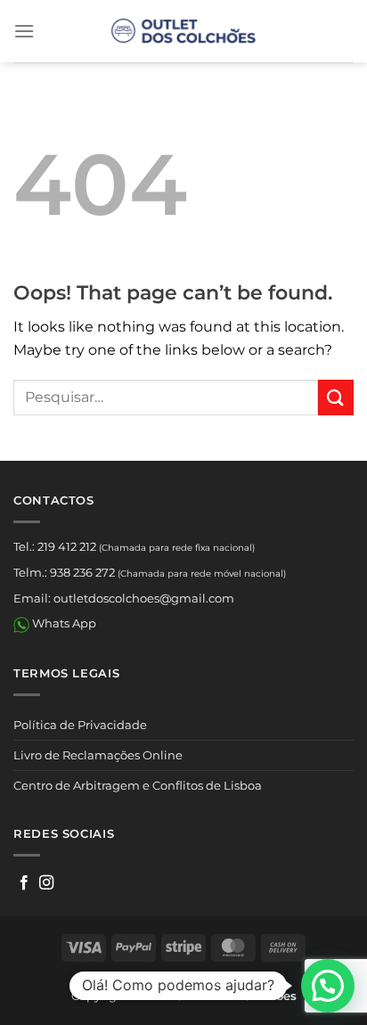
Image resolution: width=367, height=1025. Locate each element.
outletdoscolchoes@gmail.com (143, 598)
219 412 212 (66, 546)
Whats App (62, 623)
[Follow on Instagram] (46, 883)
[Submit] (336, 397)
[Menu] (24, 31)
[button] (328, 986)
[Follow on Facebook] (24, 883)
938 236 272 (82, 572)
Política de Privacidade (80, 725)
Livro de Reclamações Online (98, 755)
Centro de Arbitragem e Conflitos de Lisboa (137, 785)
